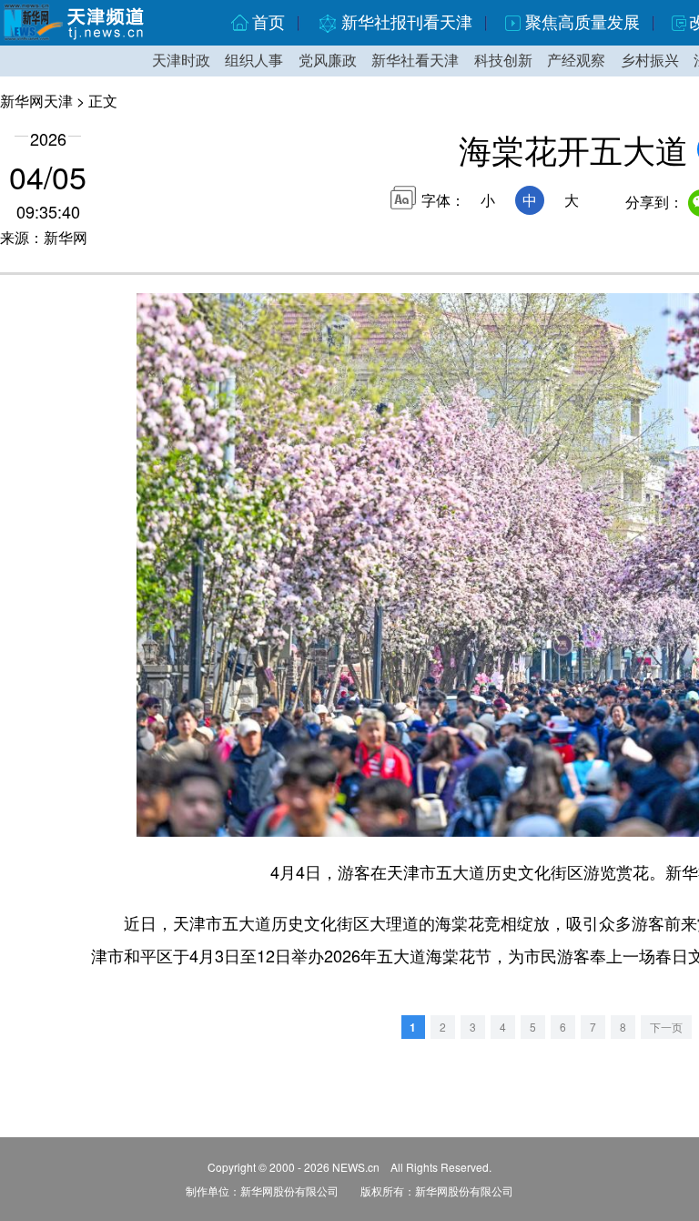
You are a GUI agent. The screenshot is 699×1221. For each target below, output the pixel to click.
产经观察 (576, 60)
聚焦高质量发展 (582, 23)
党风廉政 (328, 60)
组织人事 (254, 60)
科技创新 (503, 60)
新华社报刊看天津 (406, 23)
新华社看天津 (415, 60)
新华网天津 (36, 100)
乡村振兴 (650, 60)
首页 (268, 23)
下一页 (666, 1026)
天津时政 (181, 60)
